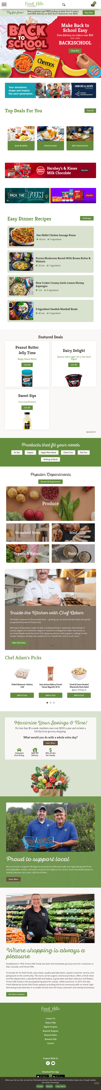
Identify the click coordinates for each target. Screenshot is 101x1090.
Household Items (27, 532)
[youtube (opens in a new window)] (53, 1064)
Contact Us (50, 1018)
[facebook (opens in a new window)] (48, 1064)
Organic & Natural (28, 553)
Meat (73, 532)
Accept (40, 1086)
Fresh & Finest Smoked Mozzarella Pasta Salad (79, 685)
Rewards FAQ (50, 1039)
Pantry (73, 553)
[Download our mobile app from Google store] (58, 1076)
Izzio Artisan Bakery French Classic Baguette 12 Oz (50, 685)
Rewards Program (50, 1031)
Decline (49, 1086)
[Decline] (96, 1083)
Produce (50, 503)
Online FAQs (50, 1022)
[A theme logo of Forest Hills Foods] (34, 4)
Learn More (60, 1086)
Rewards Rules (50, 1035)
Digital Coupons (50, 1026)
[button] (1, 47)
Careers (50, 1043)
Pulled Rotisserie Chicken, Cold (22, 685)
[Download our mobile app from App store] (42, 1076)
